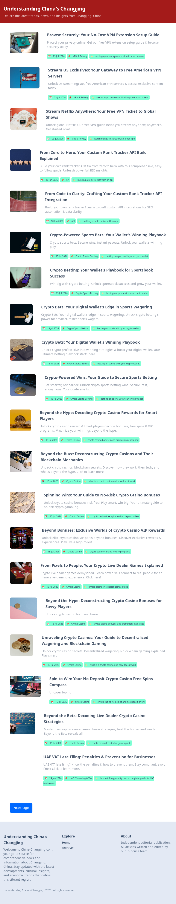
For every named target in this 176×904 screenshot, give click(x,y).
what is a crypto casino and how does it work (109, 481)
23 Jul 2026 (56, 56)
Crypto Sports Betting (84, 256)
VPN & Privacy (77, 56)
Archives (68, 848)
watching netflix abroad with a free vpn (112, 138)
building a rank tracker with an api (93, 179)
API (65, 179)
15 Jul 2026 (59, 256)
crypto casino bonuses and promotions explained (110, 439)
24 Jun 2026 (53, 778)
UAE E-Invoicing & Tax (78, 778)
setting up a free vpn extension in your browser (117, 56)
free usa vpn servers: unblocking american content (120, 97)
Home (66, 842)
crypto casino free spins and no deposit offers (113, 516)
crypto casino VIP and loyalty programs (107, 551)
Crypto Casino (70, 439)
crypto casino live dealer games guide (106, 586)
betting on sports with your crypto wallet (124, 256)
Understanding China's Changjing (44, 8)
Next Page (21, 808)
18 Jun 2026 (49, 179)
